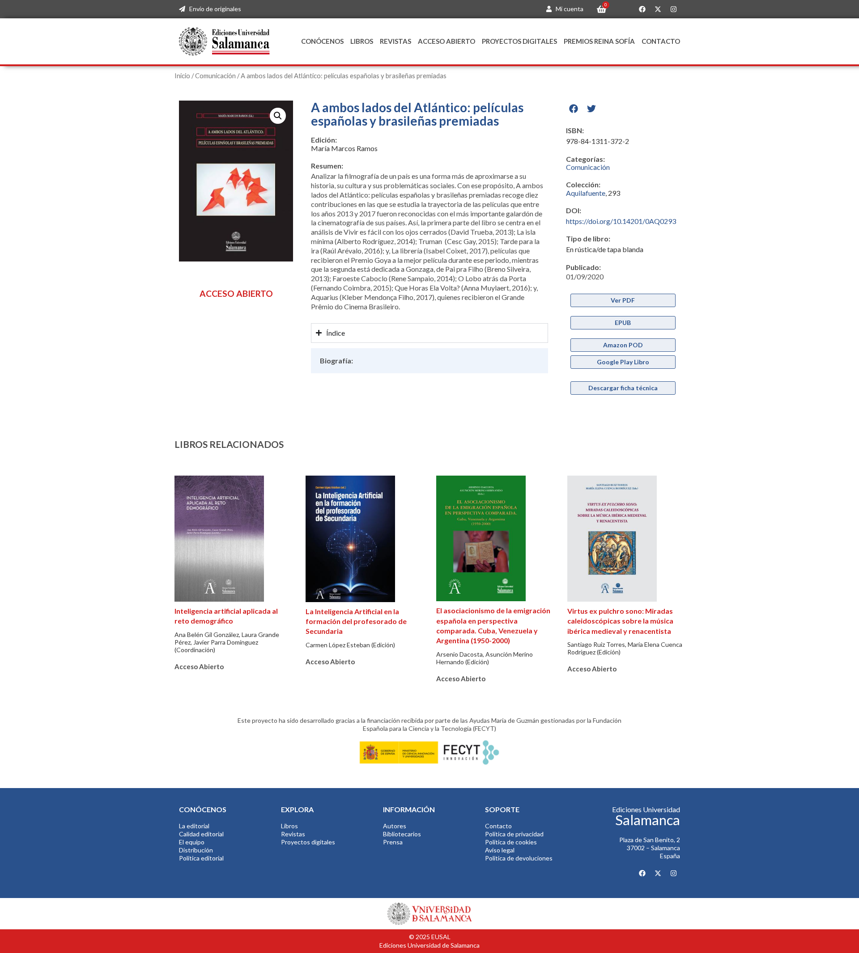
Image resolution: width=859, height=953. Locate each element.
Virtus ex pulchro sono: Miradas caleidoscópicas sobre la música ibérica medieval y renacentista (620, 621)
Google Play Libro (623, 362)
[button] (278, 116)
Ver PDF (623, 300)
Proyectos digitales (519, 41)
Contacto (661, 41)
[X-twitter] (657, 9)
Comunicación (215, 76)
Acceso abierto (446, 41)
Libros (361, 41)
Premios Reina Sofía (599, 41)
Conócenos (322, 41)
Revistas (395, 41)
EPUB (623, 322)
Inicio (182, 76)
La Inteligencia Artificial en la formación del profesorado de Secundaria (356, 621)
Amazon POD (623, 345)
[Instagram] (673, 9)
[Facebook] (642, 9)
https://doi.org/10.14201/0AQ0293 (621, 221)
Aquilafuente (585, 193)
